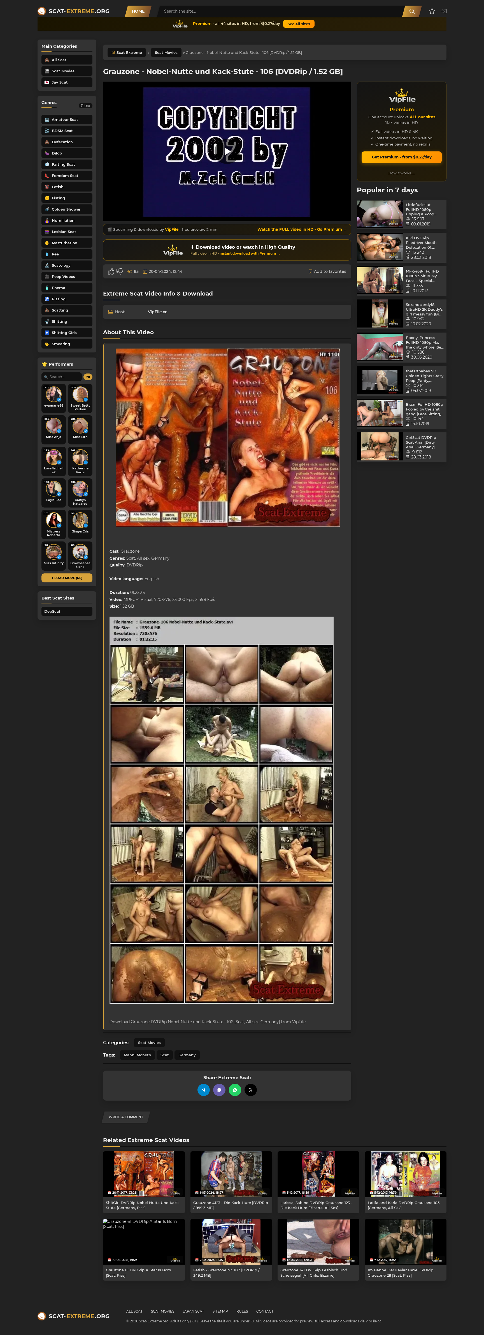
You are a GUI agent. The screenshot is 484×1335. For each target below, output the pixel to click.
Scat (164, 1055)
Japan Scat (193, 1311)
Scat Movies (166, 52)
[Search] (412, 11)
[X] (251, 1090)
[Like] (111, 271)
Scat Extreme (129, 52)
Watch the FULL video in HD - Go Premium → (302, 229)
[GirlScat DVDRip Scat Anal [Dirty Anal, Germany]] (380, 447)
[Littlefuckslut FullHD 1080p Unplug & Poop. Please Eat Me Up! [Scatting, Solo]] (380, 215)
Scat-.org (79, 11)
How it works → (401, 173)
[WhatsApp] (235, 1090)
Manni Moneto (137, 1055)
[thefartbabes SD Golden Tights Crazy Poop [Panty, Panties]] (380, 381)
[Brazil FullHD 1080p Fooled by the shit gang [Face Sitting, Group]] (380, 414)
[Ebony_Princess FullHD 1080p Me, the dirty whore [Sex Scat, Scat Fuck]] (380, 348)
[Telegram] (203, 1090)
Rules (242, 1311)
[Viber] (219, 1090)
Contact (264, 1311)
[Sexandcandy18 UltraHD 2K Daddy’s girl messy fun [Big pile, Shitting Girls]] (380, 314)
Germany (187, 1055)
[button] (432, 11)
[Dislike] (120, 271)
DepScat (52, 611)
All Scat (134, 1311)
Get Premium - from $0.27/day (402, 157)
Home (138, 11)
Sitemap (220, 1311)
